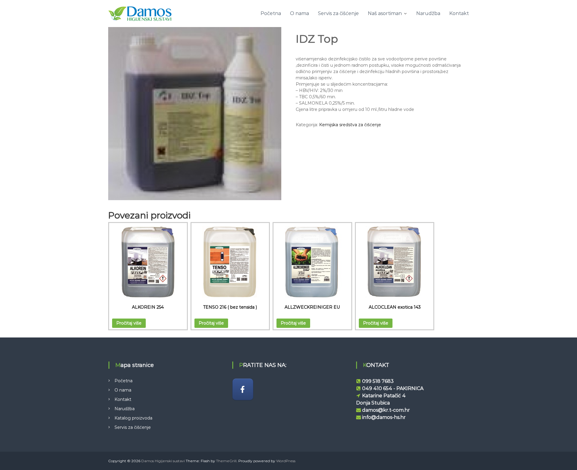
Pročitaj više (129, 323)
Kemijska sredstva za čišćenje (350, 124)
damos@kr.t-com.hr (386, 410)
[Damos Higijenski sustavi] (242, 389)
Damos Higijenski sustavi (163, 461)
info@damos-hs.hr (384, 417)
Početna (271, 13)
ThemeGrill (226, 461)
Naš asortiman (385, 13)
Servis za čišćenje (338, 13)
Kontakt (459, 13)
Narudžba (428, 13)
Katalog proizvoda (133, 418)
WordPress (285, 461)
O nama (299, 13)
